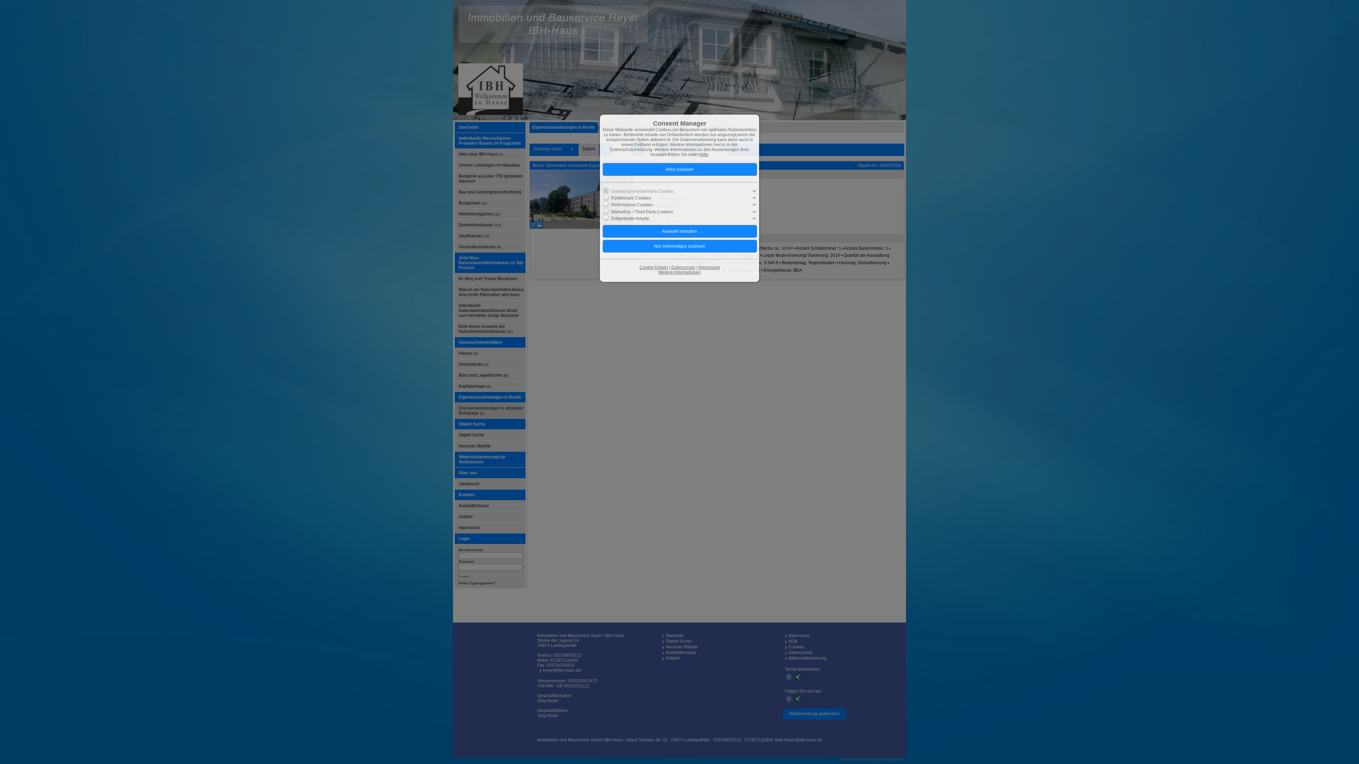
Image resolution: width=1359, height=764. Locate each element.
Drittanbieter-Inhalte (630, 218)
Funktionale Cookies (631, 198)
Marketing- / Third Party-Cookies (642, 211)
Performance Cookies (632, 204)
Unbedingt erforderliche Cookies (642, 191)
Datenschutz (683, 267)
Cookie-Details (654, 267)
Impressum (709, 267)
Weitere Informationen (679, 272)
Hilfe (703, 154)
